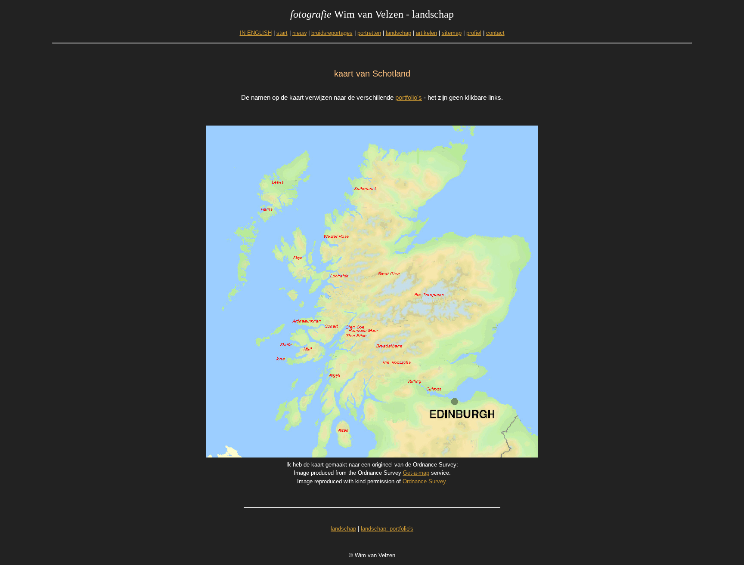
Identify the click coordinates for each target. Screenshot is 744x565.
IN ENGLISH (256, 33)
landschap (398, 33)
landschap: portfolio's (387, 528)
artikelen (426, 33)
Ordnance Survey (424, 481)
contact (495, 33)
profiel (473, 33)
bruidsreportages (332, 33)
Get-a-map (416, 473)
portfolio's (408, 97)
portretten (369, 33)
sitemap (452, 33)
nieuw (299, 33)
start (282, 33)
